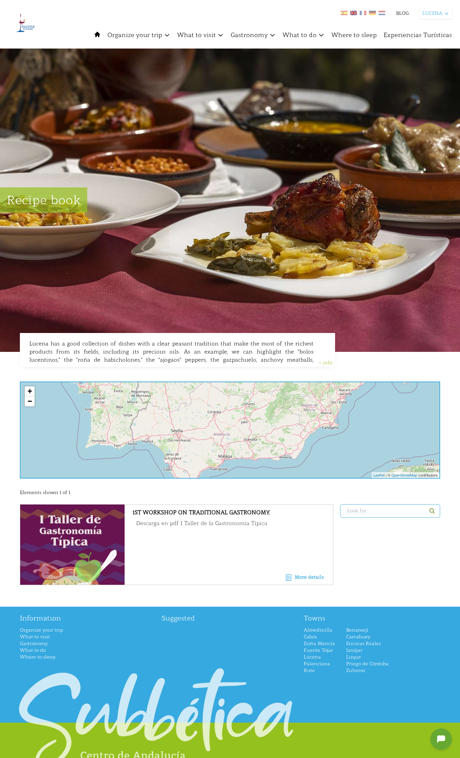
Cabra (310, 637)
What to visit (196, 35)
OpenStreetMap (404, 475)
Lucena (312, 657)
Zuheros (355, 670)
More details (309, 577)
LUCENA (432, 13)
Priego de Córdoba (367, 664)
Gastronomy (249, 35)
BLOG (402, 13)
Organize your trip (134, 35)
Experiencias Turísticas (418, 35)
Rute (309, 670)
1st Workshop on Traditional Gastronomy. (201, 512)
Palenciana (317, 664)
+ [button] (30, 391)
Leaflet (379, 475)
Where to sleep (354, 35)
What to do (300, 35)
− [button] (30, 401)
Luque (353, 657)
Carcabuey (358, 637)
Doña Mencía (319, 643)
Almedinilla (318, 630)
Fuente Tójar (318, 650)
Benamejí (357, 630)
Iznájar (354, 650)
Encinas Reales (363, 643)
